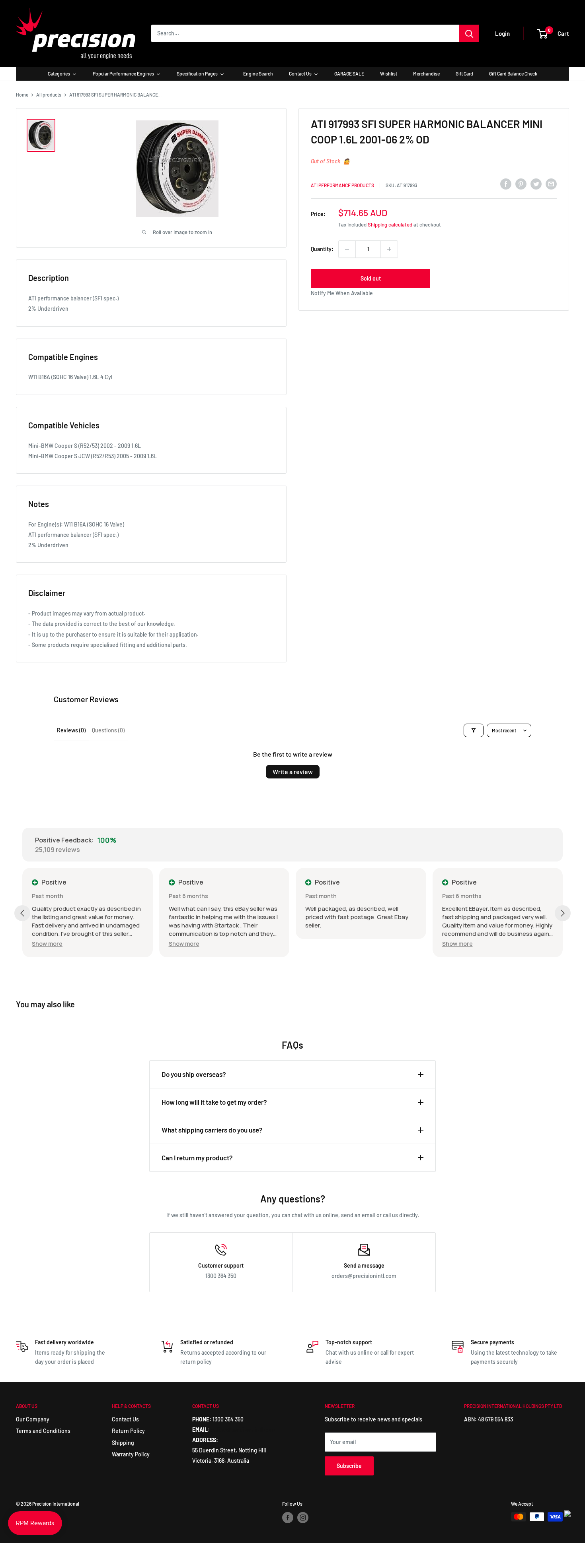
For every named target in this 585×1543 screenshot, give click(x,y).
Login (502, 33)
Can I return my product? (197, 1158)
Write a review (293, 771)
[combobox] (305, 33)
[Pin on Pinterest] (520, 184)
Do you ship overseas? (194, 1074)
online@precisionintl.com (243, 1429)
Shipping (123, 1442)
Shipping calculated (390, 224)
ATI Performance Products (342, 185)
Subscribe (349, 1465)
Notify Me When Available (342, 293)
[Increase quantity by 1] (389, 249)
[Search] (469, 33)
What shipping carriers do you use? (212, 1130)
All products (48, 94)
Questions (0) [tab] (108, 730)
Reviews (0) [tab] (71, 730)
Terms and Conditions (43, 1430)
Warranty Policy (131, 1454)
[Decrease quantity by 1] (347, 249)
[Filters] (474, 730)
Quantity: (322, 249)
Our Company (32, 1419)
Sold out (371, 278)
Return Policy (128, 1430)
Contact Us (125, 1419)
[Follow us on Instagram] (302, 1517)
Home (22, 94)
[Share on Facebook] (505, 184)
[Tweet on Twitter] (536, 184)
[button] (47, 943)
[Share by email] (551, 184)
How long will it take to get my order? (214, 1102)
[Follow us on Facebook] (287, 1517)
